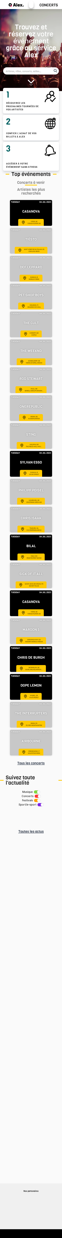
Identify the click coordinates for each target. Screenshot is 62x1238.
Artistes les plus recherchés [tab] (31, 192)
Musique (27, 791)
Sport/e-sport (27, 804)
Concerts (48, 5)
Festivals (27, 800)
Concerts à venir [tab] (31, 183)
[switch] (37, 792)
